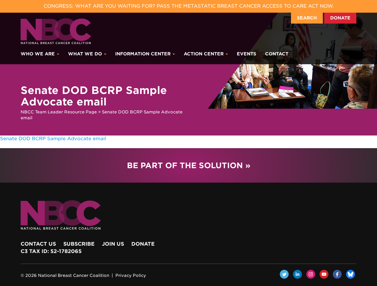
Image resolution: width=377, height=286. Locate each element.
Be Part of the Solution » (188, 165)
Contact (276, 54)
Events (246, 54)
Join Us (113, 244)
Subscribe (79, 244)
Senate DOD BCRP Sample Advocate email (53, 138)
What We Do (85, 54)
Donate (340, 18)
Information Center (143, 54)
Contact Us (38, 244)
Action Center (204, 54)
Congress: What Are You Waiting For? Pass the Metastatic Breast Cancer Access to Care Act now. (189, 6)
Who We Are (38, 54)
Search (307, 18)
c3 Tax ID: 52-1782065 (51, 251)
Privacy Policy (130, 275)
